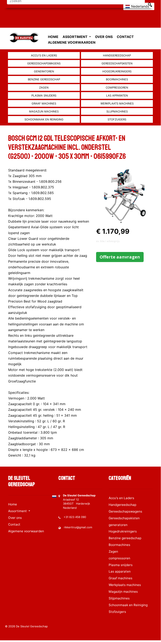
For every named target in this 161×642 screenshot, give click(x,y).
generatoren (44, 71)
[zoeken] (149, 4)
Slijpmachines (117, 111)
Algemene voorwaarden (71, 42)
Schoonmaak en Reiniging (43, 119)
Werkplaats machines (117, 103)
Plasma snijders (43, 95)
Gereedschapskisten (117, 63)
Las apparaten (117, 95)
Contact (125, 37)
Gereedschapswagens (44, 63)
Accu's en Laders (44, 55)
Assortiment (75, 37)
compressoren (117, 87)
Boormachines (117, 79)
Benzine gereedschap (44, 79)
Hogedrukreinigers (116, 71)
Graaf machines (44, 103)
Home (53, 37)
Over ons (104, 37)
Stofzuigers (117, 119)
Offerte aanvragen (120, 257)
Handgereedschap (117, 55)
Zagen (44, 87)
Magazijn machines (44, 111)
